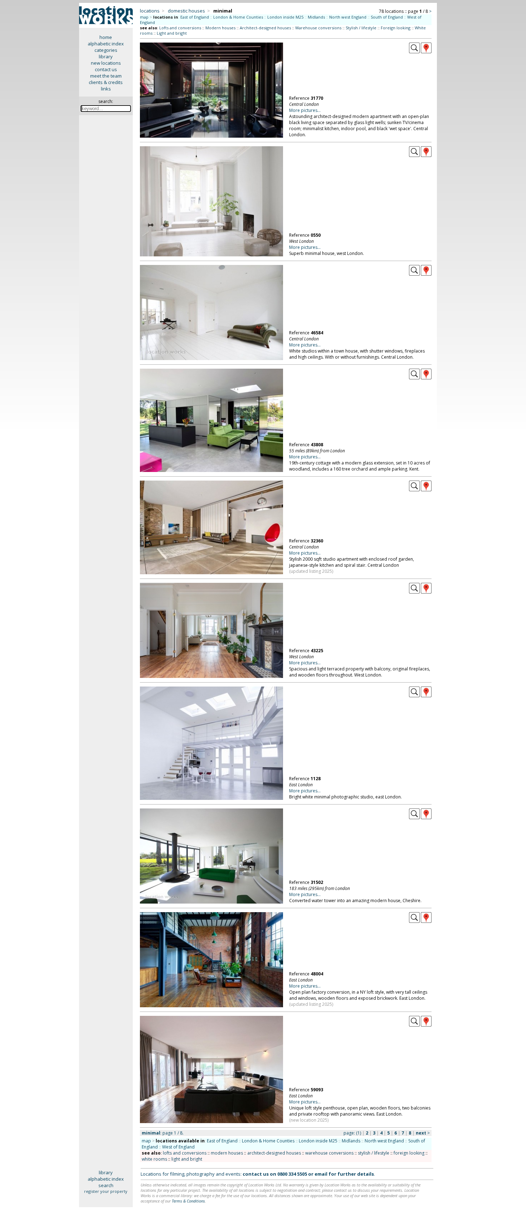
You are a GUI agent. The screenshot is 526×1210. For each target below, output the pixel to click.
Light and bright (172, 33)
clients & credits (106, 82)
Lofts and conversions (180, 27)
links (106, 88)
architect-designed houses (274, 1153)
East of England (194, 17)
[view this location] (414, 51)
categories (105, 50)
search (105, 1185)
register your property (105, 1191)
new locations (106, 63)
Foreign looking (395, 27)
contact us (106, 69)
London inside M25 (285, 17)
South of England (387, 17)
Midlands (316, 17)
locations (150, 11)
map (144, 17)
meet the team (106, 76)
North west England (347, 17)
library (106, 56)
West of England (178, 1147)
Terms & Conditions (188, 1201)
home (105, 37)
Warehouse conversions (318, 27)
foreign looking (409, 1153)
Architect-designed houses (265, 27)
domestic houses (186, 11)
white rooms (154, 1159)
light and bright (186, 1159)
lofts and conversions (184, 1153)
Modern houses (220, 27)
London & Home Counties (238, 17)
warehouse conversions (329, 1153)
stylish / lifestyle (373, 1153)
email (321, 1174)
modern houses (227, 1153)
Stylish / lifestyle (361, 27)
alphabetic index (106, 43)
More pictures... (305, 110)
